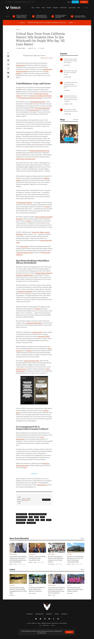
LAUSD (29, 221)
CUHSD (36, 517)
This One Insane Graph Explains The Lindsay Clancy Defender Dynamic (75, 589)
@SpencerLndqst (41, 485)
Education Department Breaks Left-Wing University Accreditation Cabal (37, 558)
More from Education (19, 538)
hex (37, 519)
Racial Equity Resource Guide (25, 252)
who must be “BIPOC (43, 336)
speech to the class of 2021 (31, 361)
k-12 (43, 519)
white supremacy (31, 522)
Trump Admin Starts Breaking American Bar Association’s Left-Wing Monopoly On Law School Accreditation (18, 559)
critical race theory (21, 517)
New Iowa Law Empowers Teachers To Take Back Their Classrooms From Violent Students (55, 559)
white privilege (20, 522)
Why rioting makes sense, (43, 108)
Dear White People (21, 519)
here (25, 467)
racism (48, 519)
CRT (30, 517)
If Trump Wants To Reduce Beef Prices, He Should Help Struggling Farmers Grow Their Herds (18, 590)
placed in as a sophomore (25, 291)
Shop (62, 119)
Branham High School (21, 514)
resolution (38, 309)
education (31, 519)
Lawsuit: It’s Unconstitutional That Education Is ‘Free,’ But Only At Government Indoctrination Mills (75, 559)
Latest (12, 569)
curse (42, 517)
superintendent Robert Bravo (34, 323)
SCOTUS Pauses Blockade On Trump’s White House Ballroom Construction (37, 589)
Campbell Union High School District (37, 514)
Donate (76, 2)
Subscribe (84, 2)
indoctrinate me (20, 65)
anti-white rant (34, 110)
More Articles (46, 499)
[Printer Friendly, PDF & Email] (8, 77)
